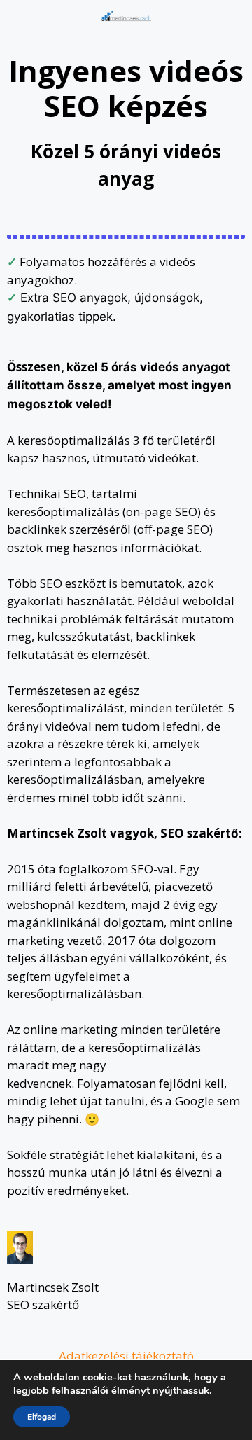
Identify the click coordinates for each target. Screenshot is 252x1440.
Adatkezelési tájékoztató (126, 1356)
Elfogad (41, 1416)
